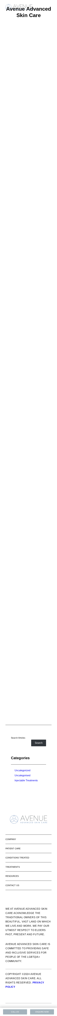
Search (39, 743)
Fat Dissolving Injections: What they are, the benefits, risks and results (28, 538)
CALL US (15, 1012)
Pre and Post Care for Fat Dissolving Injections (29, 474)
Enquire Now (42, 1012)
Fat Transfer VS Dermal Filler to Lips (28, 627)
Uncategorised (22, 775)
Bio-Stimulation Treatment (28, 415)
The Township (44, 1006)
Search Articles (18, 738)
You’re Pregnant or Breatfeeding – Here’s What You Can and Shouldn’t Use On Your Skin (28, 675)
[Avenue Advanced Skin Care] (19, 7)
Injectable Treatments (26, 780)
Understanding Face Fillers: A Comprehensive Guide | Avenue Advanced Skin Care (28, 336)
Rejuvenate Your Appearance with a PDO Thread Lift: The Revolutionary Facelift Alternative (28, 261)
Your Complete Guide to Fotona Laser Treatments (28, 88)
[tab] (28, 839)
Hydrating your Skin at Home (28, 584)
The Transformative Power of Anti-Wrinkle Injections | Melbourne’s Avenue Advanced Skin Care (28, 169)
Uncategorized (22, 770)
